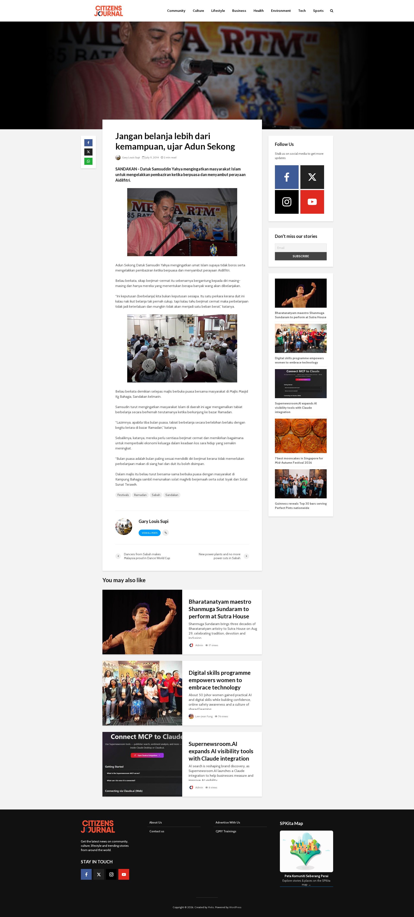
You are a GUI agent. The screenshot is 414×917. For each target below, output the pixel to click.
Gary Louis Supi (130, 157)
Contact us (156, 831)
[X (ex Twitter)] (312, 177)
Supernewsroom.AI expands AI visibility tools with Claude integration (221, 751)
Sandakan (171, 495)
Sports (318, 11)
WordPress (235, 907)
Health (259, 11)
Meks (211, 907)
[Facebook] (287, 177)
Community (176, 11)
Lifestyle (218, 11)
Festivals (123, 495)
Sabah (156, 495)
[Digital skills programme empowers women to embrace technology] (142, 693)
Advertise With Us (228, 822)
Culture (198, 11)
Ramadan (140, 495)
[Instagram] (287, 202)
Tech (302, 11)
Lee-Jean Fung (204, 716)
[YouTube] (312, 202)
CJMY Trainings (226, 831)
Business (239, 11)
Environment (281, 11)
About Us (155, 822)
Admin (199, 645)
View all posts (149, 533)
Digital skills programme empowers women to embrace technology (220, 680)
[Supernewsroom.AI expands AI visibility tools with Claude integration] (142, 764)
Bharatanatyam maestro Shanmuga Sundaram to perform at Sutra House (220, 609)
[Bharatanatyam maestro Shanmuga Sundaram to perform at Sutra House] (142, 622)
